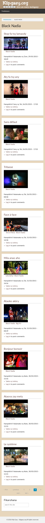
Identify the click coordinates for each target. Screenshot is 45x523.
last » (27, 493)
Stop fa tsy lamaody (15, 34)
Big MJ (18, 323)
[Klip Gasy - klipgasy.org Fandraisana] (21, 4)
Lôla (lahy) (9, 276)
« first (6, 490)
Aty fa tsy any (11, 77)
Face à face (10, 215)
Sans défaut (10, 122)
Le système (10, 444)
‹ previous (15, 490)
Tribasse (8, 167)
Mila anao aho (12, 258)
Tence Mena (10, 232)
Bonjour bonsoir (13, 349)
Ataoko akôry (11, 301)
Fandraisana (5, 11)
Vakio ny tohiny (12, 62)
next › (18, 493)
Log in (8, 64)
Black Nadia (18, 19)
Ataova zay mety (13, 396)
